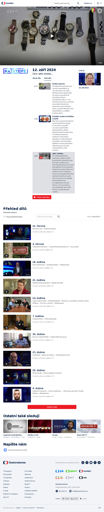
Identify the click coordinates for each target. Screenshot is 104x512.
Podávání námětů (31, 491)
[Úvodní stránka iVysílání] (9, 3)
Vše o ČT (6, 497)
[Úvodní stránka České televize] (14, 462)
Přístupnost (40, 508)
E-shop (5, 491)
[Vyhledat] (58, 216)
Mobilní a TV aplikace (10, 494)
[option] (65, 498)
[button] (52, 36)
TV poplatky (7, 478)
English (18, 508)
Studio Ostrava (30, 481)
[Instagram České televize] (82, 462)
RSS (99, 508)
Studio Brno (29, 478)
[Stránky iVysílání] (85, 472)
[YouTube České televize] (91, 462)
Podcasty (6, 484)
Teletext (6, 481)
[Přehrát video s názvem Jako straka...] (52, 36)
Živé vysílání (7, 474)
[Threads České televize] (99, 462)
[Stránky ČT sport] (71, 472)
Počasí (5, 487)
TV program (7, 471)
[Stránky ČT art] (70, 478)
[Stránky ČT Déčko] (59, 478)
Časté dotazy (29, 494)
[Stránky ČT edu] (83, 478)
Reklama (28, 474)
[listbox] (74, 498)
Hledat (78, 3)
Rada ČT (27, 484)
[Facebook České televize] (87, 462)
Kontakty (28, 497)
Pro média (28, 471)
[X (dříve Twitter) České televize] (95, 462)
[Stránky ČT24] (59, 472)
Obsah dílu (36, 78)
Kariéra (27, 487)
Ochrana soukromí (28, 508)
